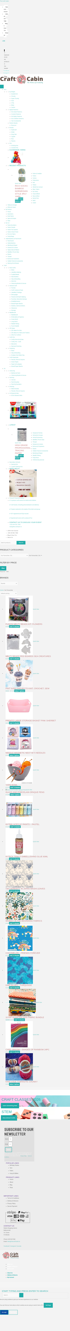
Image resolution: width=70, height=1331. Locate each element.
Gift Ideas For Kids (16, 330)
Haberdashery (11, 243)
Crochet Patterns (16, 114)
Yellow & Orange (12, 205)
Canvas (13, 379)
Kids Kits (13, 281)
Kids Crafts (12, 267)
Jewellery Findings (16, 292)
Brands (11, 127)
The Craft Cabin (4, 1)
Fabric (34, 176)
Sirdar (13, 132)
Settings (13, 1312)
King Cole (13, 134)
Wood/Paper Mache (17, 303)
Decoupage (14, 294)
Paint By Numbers (16, 384)
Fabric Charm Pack (12, 232)
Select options (19, 200)
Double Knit (14, 94)
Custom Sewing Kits (17, 466)
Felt (34, 182)
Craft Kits (12, 337)
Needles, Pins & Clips (13, 252)
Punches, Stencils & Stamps (19, 299)
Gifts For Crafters (16, 335)
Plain (8, 220)
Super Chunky (15, 98)
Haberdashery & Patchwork (13, 238)
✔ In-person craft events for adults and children (22, 500)
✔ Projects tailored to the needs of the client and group (24, 509)
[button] (7, 1323)
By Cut (7, 223)
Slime (12, 270)
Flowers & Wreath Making (18, 297)
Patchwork (10, 241)
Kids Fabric (10, 216)
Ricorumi (13, 125)
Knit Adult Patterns (16, 112)
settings (48, 1305)
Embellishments (15, 301)
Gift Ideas (12, 328)
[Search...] (11, 1295)
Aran (12, 100)
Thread (9, 256)
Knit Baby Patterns (16, 116)
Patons (13, 141)
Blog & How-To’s (5, 27)
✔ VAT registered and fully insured (19, 513)
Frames (13, 288)
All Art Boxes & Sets (16, 395)
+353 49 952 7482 (12, 533)
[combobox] (36, 555)
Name (7, 1139)
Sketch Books (15, 388)
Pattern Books (13, 123)
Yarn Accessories (16, 121)
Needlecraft (12, 312)
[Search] (21, 1295)
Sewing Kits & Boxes (13, 263)
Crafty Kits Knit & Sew (17, 339)
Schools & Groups (38, 435)
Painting (11, 377)
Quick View (18, 183)
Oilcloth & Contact (38, 187)
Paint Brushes (15, 382)
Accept (4, 1312)
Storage (13, 310)
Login (3, 40)
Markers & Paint (15, 373)
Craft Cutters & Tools (17, 290)
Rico (12, 139)
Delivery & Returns (12, 1266)
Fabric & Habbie (37, 173)
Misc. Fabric (36, 189)
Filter (3, 568)
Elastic (9, 254)
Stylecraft (14, 129)
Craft (5, 265)
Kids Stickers (14, 276)
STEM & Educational (38, 460)
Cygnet (13, 136)
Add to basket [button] (19, 457)
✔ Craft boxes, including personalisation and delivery (24, 505)
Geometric (10, 214)
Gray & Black (36, 193)
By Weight (12, 91)
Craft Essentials (13, 357)
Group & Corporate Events (16, 498)
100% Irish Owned (12, 530)
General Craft (13, 285)
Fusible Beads (15, 274)
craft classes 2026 (21, 1099)
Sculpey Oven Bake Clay (18, 355)
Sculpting (12, 348)
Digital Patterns (13, 109)
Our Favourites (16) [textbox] (34, 555)
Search (21, 543)
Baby (12, 105)
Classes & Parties (37, 433)
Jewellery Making (16, 272)
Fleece (34, 185)
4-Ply (12, 103)
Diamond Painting (16, 346)
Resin (12, 350)
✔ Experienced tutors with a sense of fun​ (20, 518)
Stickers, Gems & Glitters (18, 305)
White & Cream (11, 207)
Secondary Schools (14, 462)
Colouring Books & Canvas (18, 283)
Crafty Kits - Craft (16, 341)
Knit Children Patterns (17, 118)
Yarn (5, 89)
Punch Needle (15, 326)
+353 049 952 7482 (14, 524)
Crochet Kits (14, 147)
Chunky (13, 96)
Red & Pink (36, 198)
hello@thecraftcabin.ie (15, 526)
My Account (10, 1268)
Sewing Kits (14, 464)
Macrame (14, 344)
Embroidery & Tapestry (17, 317)
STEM (7, 1112)
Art (4, 368)
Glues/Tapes (14, 362)
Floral (9, 211)
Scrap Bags (10, 236)
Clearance (14, 308)
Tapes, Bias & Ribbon (13, 250)
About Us (6, 34)
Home (1, 590)
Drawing (11, 386)
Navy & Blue (36, 196)
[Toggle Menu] (2, 86)
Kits (10, 143)
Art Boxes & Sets (14, 393)
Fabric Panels (11, 227)
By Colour (35, 191)
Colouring (12, 370)
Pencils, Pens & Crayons (18, 359)
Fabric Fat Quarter (12, 229)
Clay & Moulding (15, 279)
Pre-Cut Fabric (11, 234)
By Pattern (9, 209)
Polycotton (36, 180)
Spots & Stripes (11, 218)
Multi (34, 200)
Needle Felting (15, 323)
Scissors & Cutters (12, 247)
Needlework (14, 315)
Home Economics (37, 437)
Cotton (13, 107)
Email (6, 1144)
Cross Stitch (14, 319)
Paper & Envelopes (16, 364)
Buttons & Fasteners (13, 258)
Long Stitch (14, 321)
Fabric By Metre (11, 225)
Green (34, 202)
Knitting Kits (14, 145)
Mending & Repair (12, 245)
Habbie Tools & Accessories (15, 261)
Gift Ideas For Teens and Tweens (20, 332)
